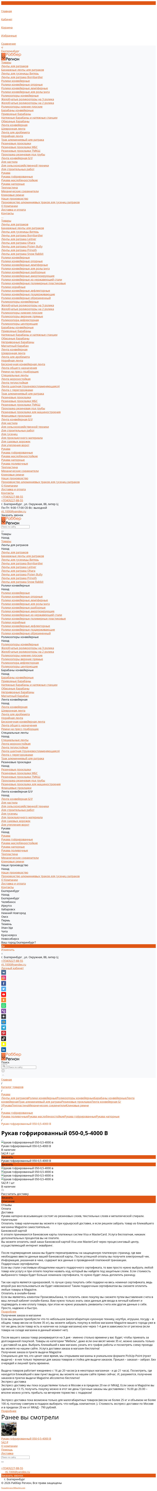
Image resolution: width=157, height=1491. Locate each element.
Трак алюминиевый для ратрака (22, 140)
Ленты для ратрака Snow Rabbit (22, 254)
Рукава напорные (13, 184)
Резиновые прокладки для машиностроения (31, 412)
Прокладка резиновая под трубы (23, 154)
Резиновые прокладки (16, 143)
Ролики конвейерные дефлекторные (25, 290)
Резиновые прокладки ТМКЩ (20, 151)
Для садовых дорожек (15, 441)
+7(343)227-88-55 (12, 961)
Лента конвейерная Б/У (17, 158)
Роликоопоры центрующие (19, 324)
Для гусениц (9, 434)
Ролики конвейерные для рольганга (25, 92)
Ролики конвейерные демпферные (24, 88)
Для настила (9, 162)
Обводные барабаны (15, 121)
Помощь (7, 1449)
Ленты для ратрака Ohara (18, 243)
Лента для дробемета (15, 132)
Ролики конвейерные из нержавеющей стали (31, 279)
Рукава (5, 173)
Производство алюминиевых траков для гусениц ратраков (40, 202)
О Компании (9, 485)
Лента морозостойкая (16, 379)
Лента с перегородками (17, 390)
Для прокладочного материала (22, 438)
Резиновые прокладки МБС (19, 147)
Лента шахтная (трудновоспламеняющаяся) (30, 386)
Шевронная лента (13, 128)
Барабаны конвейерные (17, 110)
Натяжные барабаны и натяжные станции (29, 117)
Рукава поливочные (14, 463)
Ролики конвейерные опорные (22, 84)
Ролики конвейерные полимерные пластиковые (33, 283)
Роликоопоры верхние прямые (22, 316)
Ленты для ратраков (14, 66)
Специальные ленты (15, 375)
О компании (9, 1446)
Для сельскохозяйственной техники (25, 165)
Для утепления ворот (15, 445)
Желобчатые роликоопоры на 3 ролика (27, 99)
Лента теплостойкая (14, 382)
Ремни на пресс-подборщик (20, 371)
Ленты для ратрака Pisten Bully (21, 246)
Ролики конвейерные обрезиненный (26, 298)
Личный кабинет (12, 968)
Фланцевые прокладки (16, 416)
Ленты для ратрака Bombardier (22, 77)
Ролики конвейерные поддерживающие (28, 294)
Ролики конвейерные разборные (23, 272)
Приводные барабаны (16, 114)
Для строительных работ (17, 169)
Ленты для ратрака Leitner (18, 239)
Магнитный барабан (15, 346)
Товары (6, 220)
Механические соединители (20, 191)
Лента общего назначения (19, 368)
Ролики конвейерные (15, 81)
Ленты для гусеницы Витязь (20, 73)
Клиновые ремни (12, 195)
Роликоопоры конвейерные (20, 95)
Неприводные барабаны (17, 342)
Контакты (7, 493)
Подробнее (8, 1311)
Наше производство (14, 478)
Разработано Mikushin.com (13, 1488)
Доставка (7, 1453)
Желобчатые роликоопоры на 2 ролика (27, 103)
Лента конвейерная (14, 125)
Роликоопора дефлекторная (20, 320)
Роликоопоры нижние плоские (21, 106)
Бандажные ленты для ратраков (22, 70)
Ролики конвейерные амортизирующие (27, 276)
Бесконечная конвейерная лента (23, 364)
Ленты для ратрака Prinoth (19, 250)
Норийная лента (12, 136)
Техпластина (9, 187)
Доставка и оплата (13, 489)
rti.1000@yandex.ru (13, 964)
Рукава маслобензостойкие (19, 180)
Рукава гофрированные (17, 176)
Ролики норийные (13, 287)
